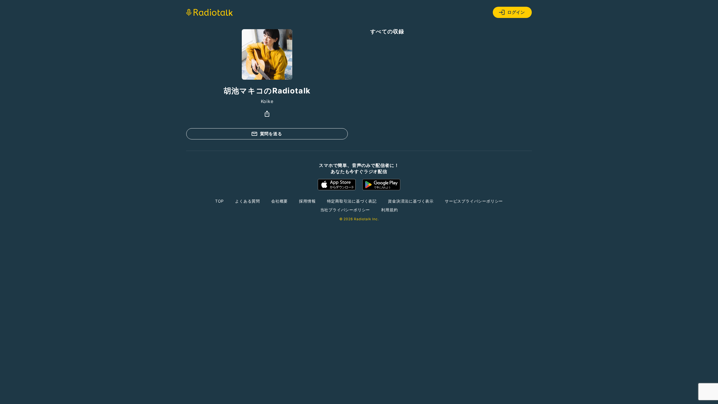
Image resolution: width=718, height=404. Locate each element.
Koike (267, 101)
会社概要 (279, 201)
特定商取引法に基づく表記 (352, 201)
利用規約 (389, 209)
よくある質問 (247, 201)
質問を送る (271, 133)
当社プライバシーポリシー (345, 209)
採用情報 (307, 201)
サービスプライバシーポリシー (474, 201)
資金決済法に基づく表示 (411, 201)
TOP (219, 201)
